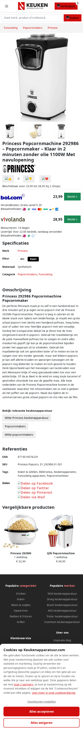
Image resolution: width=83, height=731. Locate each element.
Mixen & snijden (20, 605)
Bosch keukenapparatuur (62, 605)
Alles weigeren (42, 723)
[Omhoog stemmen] (8, 178)
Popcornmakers (27, 274)
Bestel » (72, 196)
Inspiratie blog (62, 640)
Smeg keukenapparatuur (62, 599)
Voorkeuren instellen (41, 701)
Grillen (21, 622)
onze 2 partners (23, 684)
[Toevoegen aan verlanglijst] (45, 178)
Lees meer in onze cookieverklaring (53, 693)
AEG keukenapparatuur (62, 610)
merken (69, 585)
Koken (21, 599)
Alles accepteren (41, 711)
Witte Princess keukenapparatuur (27, 418)
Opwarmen (21, 610)
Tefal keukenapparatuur (62, 593)
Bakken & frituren (21, 616)
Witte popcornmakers (19, 434)
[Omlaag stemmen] (29, 178)
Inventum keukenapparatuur (62, 622)
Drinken (21, 593)
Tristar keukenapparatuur (62, 616)
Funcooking (45, 274)
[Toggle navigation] (6, 6)
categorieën (27, 585)
